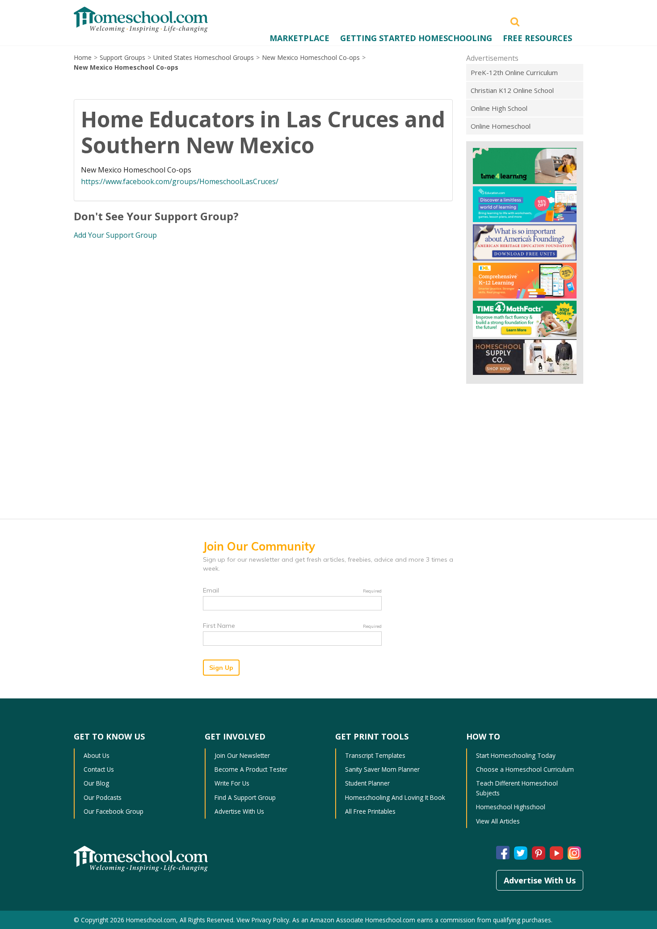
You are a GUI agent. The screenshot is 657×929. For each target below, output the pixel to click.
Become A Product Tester (251, 769)
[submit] (515, 21)
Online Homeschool (501, 126)
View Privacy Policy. (263, 920)
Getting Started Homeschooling (416, 38)
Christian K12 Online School (512, 90)
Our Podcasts (103, 797)
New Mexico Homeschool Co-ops (311, 57)
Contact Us (99, 769)
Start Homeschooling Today (516, 755)
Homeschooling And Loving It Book (395, 797)
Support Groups (122, 57)
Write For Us (232, 783)
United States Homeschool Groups (203, 57)
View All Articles (498, 821)
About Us (97, 755)
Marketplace (299, 38)
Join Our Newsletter (242, 755)
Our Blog (96, 783)
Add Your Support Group (115, 235)
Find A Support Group (245, 797)
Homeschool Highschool (510, 807)
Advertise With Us (239, 811)
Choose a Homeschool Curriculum (525, 769)
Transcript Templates (375, 755)
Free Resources (537, 38)
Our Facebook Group (113, 811)
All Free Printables (370, 811)
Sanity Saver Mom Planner (382, 769)
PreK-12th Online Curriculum (514, 72)
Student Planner (367, 783)
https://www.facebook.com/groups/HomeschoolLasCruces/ (179, 181)
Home (83, 57)
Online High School (499, 108)
